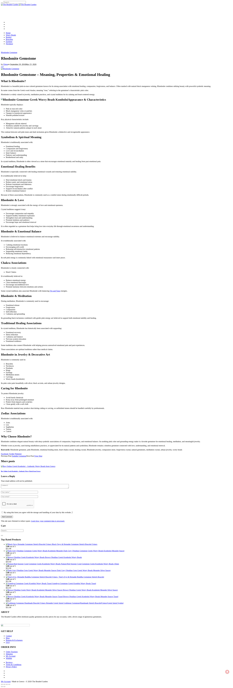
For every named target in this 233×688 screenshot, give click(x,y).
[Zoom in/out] (9, 684)
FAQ (8, 642)
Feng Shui (38, 456)
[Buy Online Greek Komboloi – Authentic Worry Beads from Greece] (28, 466)
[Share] (4, 684)
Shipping (9, 654)
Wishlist (9, 658)
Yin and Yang (55, 291)
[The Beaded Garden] (18, 5)
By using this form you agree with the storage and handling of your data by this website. (38, 512)
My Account (10, 656)
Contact (9, 636)
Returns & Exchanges (14, 640)
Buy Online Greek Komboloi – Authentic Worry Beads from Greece (21, 471)
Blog (8, 638)
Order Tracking (12, 652)
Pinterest (18, 454)
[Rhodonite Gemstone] (10, 69)
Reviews (9, 662)
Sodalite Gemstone (19, 456)
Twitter (11, 454)
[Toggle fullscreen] (7, 684)
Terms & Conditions (13, 665)
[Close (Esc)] (2, 684)
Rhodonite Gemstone (9, 52)
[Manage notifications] (227, 672)
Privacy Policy (11, 667)
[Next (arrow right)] (4, 686)
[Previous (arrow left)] (2, 686)
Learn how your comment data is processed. (48, 521)
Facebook (4, 454)
